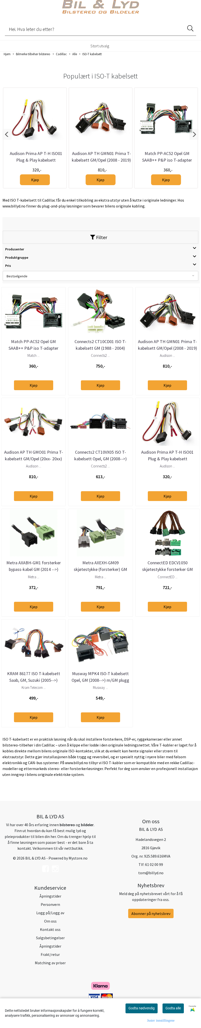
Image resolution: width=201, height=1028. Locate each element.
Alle (74, 54)
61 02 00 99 (154, 864)
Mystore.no (78, 858)
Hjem (7, 54)
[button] (7, 134)
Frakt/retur (50, 954)
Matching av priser (50, 962)
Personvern (50, 904)
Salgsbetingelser (50, 937)
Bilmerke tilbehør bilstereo (33, 54)
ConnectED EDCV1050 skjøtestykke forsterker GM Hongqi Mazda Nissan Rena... (167, 569)
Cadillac (61, 54)
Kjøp (35, 179)
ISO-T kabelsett (92, 54)
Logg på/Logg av (50, 912)
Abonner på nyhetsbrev (150, 913)
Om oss (50, 921)
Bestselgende (17, 276)
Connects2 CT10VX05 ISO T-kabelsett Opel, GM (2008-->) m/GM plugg (100, 458)
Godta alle (173, 1008)
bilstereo (67, 824)
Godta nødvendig (141, 1008)
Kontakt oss (50, 929)
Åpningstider (50, 896)
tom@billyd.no (150, 872)
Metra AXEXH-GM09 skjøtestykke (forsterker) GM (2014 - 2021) (100, 569)
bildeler (87, 824)
